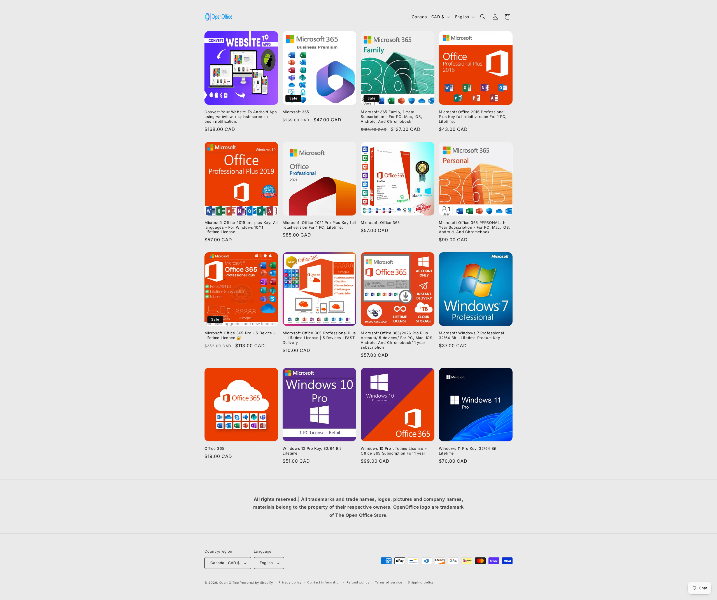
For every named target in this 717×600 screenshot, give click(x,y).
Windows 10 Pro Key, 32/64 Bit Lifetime (312, 450)
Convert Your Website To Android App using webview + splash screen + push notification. (240, 117)
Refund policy (357, 582)
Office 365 (214, 448)
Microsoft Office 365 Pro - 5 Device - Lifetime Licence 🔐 (239, 335)
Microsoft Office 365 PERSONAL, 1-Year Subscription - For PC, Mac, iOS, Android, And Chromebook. (474, 227)
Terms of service (388, 582)
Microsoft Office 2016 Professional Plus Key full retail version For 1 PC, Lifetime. (473, 117)
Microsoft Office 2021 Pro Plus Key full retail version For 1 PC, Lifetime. (319, 225)
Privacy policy (290, 582)
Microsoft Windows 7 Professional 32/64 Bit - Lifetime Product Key (471, 335)
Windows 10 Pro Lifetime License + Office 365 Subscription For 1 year (394, 450)
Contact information (324, 582)
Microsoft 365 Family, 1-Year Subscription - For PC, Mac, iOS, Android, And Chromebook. (391, 117)
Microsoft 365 (296, 112)
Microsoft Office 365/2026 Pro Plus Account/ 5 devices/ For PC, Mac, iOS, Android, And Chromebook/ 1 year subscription (397, 340)
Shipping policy (421, 582)
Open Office (229, 583)
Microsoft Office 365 (380, 222)
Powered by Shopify (256, 583)
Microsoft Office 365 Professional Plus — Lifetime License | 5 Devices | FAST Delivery (319, 338)
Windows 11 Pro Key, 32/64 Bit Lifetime (467, 450)
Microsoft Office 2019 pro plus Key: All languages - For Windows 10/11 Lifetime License (241, 227)
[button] (483, 17)
